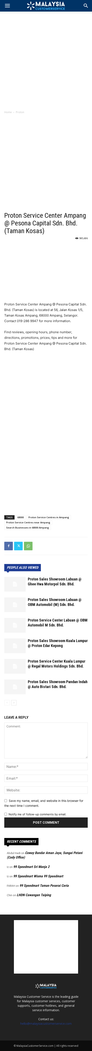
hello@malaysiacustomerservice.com (46, 1023)
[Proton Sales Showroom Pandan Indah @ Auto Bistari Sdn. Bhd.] (15, 686)
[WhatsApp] (28, 546)
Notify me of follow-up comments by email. (37, 814)
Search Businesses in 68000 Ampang (27, 527)
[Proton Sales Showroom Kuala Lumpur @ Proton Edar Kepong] (15, 645)
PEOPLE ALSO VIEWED (22, 567)
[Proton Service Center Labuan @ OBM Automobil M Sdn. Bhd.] (15, 625)
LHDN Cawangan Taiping (34, 895)
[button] (86, 6)
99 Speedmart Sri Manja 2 (31, 867)
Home (8, 112)
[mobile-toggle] (7, 6)
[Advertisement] (46, 60)
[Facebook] (8, 546)
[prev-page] (7, 702)
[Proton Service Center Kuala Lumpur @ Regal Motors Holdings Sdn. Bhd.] (15, 666)
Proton (20, 112)
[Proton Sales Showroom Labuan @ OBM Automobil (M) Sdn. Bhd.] (15, 604)
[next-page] (13, 702)
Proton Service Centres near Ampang (28, 522)
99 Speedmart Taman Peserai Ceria (44, 886)
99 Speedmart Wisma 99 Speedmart (38, 876)
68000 (20, 517)
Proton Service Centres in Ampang (48, 517)
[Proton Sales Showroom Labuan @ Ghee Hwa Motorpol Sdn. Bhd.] (15, 584)
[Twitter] (18, 546)
